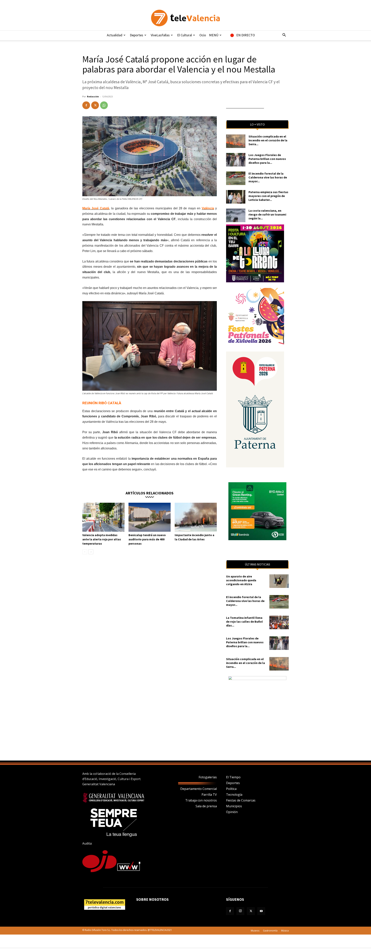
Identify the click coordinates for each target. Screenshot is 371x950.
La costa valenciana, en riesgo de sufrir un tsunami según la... (267, 214)
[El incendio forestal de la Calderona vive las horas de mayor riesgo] (235, 178)
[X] (95, 105)
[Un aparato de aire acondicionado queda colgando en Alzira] (279, 581)
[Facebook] (86, 105)
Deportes (136, 35)
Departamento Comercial (198, 789)
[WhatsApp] (104, 105)
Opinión (232, 812)
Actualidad (114, 35)
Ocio (202, 35)
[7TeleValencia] (185, 18)
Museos (255, 930)
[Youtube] (261, 911)
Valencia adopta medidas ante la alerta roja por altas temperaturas (101, 539)
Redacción (93, 96)
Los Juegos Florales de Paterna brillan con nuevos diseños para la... (267, 159)
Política (231, 789)
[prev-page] (84, 551)
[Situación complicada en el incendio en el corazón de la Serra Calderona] (235, 141)
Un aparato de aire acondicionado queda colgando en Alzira (241, 580)
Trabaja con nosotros (201, 800)
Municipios (234, 806)
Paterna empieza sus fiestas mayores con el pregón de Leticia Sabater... (268, 196)
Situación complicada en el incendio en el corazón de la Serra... (267, 140)
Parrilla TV (209, 794)
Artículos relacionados (150, 493)
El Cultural (184, 35)
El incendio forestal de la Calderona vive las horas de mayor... (267, 177)
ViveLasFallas (160, 35)
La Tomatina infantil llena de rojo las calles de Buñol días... (244, 621)
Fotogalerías (208, 777)
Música (285, 930)
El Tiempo (233, 777)
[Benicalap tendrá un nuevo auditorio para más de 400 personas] (149, 517)
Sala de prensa (206, 806)
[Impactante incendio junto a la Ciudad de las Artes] (196, 517)
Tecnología (234, 794)
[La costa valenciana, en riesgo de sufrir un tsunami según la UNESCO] (235, 215)
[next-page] (90, 551)
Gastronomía (270, 930)
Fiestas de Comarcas (240, 800)
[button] (284, 35)
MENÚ (213, 35)
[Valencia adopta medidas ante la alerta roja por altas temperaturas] (103, 517)
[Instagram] (240, 911)
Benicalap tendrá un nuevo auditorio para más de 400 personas (147, 539)
